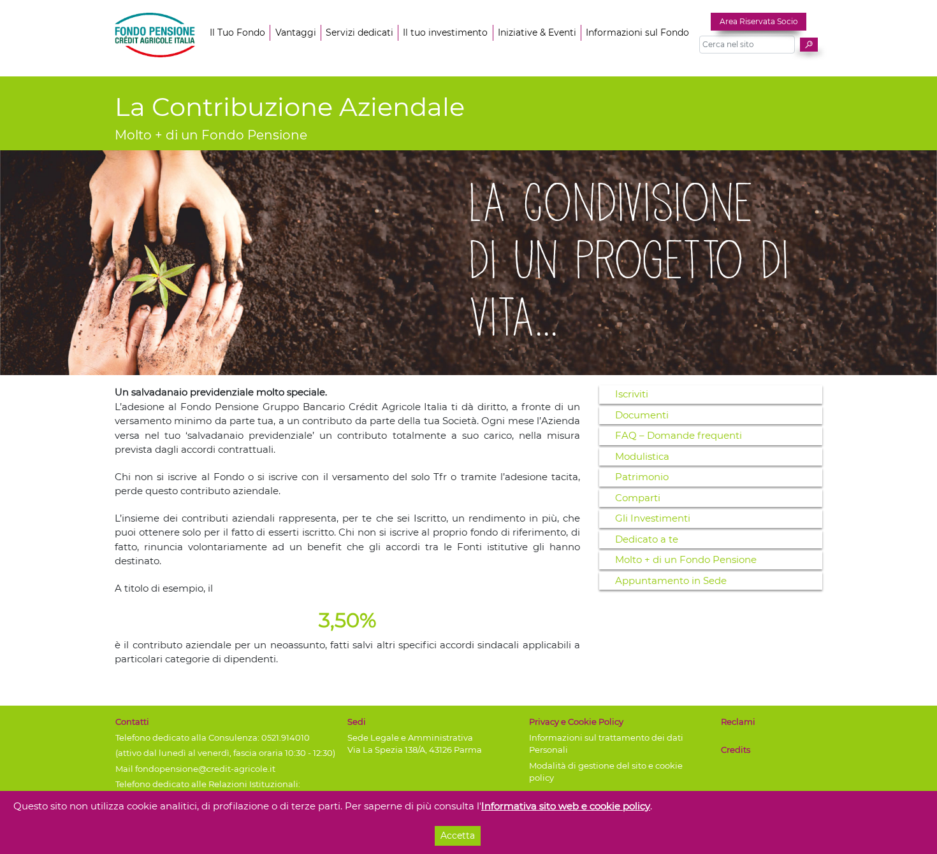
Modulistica (642, 456)
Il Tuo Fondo (237, 32)
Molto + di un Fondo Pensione (686, 559)
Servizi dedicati (359, 32)
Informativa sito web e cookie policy (565, 806)
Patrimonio (642, 477)
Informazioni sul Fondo (637, 32)
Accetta (457, 835)
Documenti (642, 415)
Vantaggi (295, 32)
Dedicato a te (646, 539)
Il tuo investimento (445, 32)
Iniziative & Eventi (537, 32)
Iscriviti (631, 394)
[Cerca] (809, 45)
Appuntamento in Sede (671, 580)
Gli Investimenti (652, 518)
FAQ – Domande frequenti (678, 435)
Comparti (637, 498)
